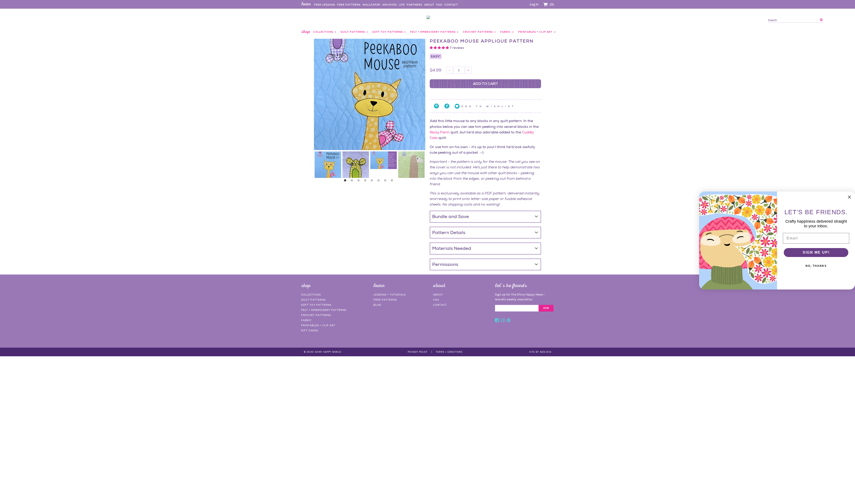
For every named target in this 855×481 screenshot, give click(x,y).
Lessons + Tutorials (389, 294)
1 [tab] (346, 181)
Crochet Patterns (316, 315)
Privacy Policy (418, 352)
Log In (534, 4)
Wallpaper (371, 4)
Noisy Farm (440, 132)
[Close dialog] (849, 197)
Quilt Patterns (313, 299)
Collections (311, 294)
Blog (377, 304)
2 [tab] (353, 181)
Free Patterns (348, 4)
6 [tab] (379, 181)
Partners (414, 4)
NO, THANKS (816, 265)
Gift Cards (309, 330)
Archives (389, 4)
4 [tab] (366, 181)
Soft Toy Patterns (316, 304)
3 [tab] (359, 181)
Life (402, 4)
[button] (440, 48)
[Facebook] (497, 321)
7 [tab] (386, 181)
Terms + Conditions (449, 352)
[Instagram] (503, 321)
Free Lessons (324, 4)
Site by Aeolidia (540, 352)
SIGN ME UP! (816, 252)
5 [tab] (373, 181)
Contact (451, 4)
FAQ (439, 4)
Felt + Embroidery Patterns (323, 310)
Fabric (306, 320)
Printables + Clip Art (318, 325)
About (429, 4)
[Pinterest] (509, 321)
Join (546, 308)
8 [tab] (393, 181)
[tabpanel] (328, 164)
